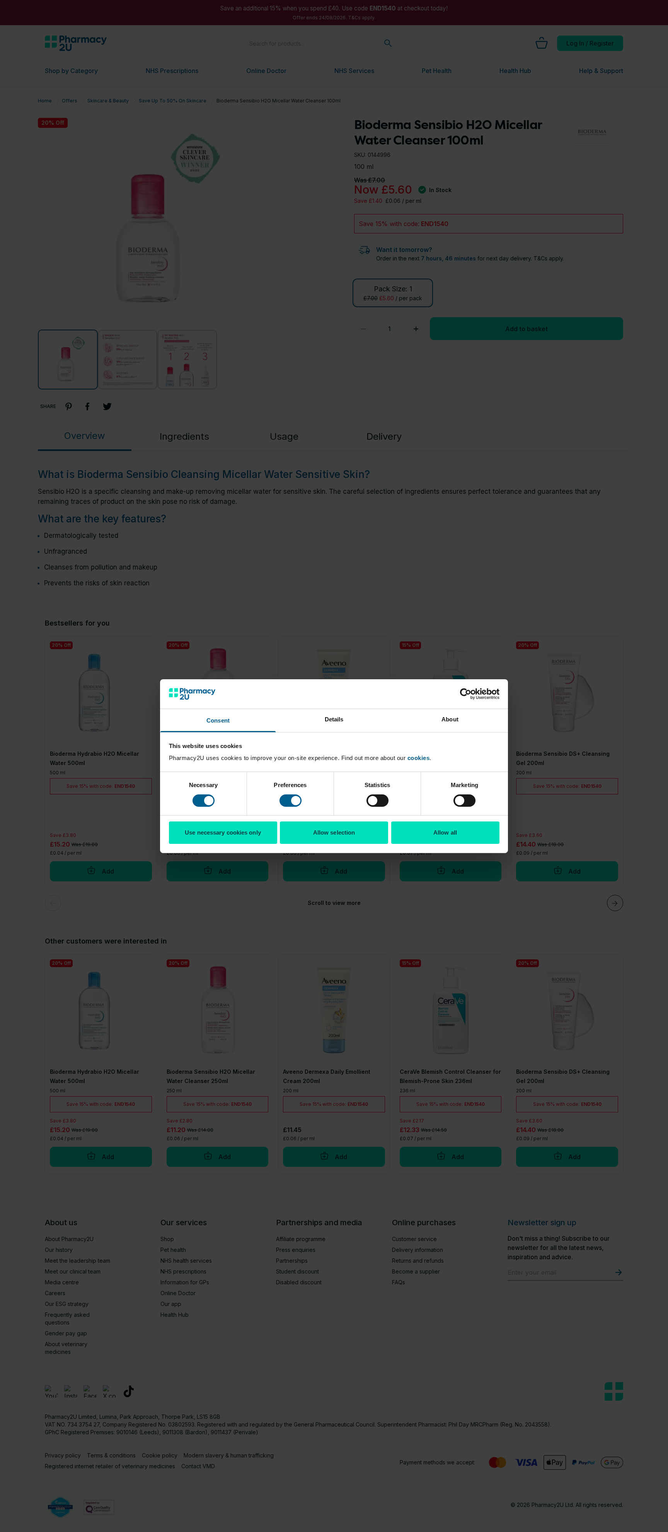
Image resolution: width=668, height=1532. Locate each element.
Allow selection (334, 832)
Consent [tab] (218, 720)
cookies (418, 758)
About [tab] (449, 719)
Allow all (445, 832)
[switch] (290, 800)
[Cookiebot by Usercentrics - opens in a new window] (465, 694)
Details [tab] (334, 719)
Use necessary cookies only (223, 832)
